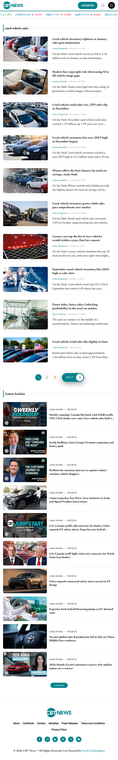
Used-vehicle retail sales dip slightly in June (80, 341)
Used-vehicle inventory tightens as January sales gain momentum (79, 41)
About (16, 723)
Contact (41, 723)
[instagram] (47, 739)
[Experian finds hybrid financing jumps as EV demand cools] (25, 608)
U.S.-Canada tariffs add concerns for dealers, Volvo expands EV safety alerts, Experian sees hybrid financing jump (79, 528)
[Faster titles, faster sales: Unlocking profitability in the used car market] (25, 314)
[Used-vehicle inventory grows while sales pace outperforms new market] (25, 213)
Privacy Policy (59, 729)
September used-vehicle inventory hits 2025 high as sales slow (80, 271)
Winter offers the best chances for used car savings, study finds (79, 172)
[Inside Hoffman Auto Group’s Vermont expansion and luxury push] (25, 442)
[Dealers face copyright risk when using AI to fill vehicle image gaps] (25, 81)
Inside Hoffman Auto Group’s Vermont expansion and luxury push (81, 444)
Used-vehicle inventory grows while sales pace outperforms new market (78, 205)
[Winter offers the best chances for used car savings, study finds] (25, 180)
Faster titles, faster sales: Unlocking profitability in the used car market (75, 306)
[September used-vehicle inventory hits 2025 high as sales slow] (25, 279)
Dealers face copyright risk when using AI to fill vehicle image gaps (80, 74)
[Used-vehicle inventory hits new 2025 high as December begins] (25, 147)
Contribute (28, 723)
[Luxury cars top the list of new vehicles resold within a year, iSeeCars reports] (25, 246)
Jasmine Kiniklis (59, 82)
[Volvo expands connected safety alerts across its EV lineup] (25, 581)
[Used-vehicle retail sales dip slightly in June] (25, 349)
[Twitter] (71, 739)
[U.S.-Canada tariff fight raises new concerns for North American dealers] (25, 553)
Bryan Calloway (59, 314)
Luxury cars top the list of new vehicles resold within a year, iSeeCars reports (77, 238)
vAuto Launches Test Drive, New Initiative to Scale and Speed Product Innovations (79, 500)
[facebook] (39, 739)
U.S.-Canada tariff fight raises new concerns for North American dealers (81, 556)
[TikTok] (63, 739)
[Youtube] (78, 739)
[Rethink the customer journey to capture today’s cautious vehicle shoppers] (25, 470)
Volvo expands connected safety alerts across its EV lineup (79, 583)
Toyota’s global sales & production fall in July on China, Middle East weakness (82, 639)
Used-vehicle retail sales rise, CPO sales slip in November (80, 106)
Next (70, 377)
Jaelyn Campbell (59, 180)
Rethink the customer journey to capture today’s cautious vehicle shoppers (78, 472)
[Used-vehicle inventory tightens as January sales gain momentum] (25, 49)
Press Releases (70, 723)
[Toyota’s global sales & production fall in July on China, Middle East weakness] (25, 636)
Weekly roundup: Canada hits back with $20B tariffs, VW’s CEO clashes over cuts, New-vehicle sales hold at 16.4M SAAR (81, 417)
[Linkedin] (55, 739)
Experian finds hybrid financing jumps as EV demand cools (81, 611)
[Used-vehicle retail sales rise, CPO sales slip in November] (25, 114)
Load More (59, 685)
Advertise (54, 723)
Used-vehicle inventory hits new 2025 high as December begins (80, 139)
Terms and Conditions (93, 723)
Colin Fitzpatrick (59, 49)
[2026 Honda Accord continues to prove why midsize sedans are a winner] (25, 664)
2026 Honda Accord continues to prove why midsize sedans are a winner (80, 667)
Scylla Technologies (93, 751)
